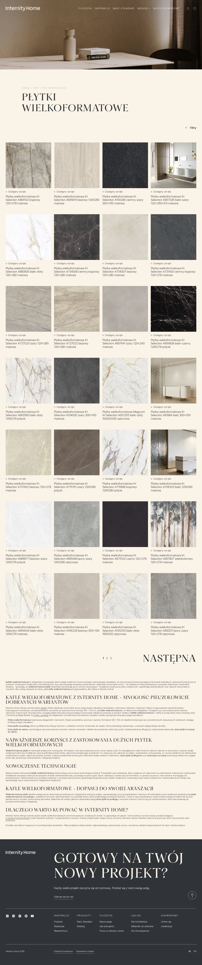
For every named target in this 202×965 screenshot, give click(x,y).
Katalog (26, 88)
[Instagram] (7, 916)
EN (195, 951)
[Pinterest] (26, 916)
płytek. (44, 708)
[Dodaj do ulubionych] (46, 147)
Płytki (35, 88)
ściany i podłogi (41, 715)
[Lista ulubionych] (195, 8)
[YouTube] (32, 916)
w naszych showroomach (18, 818)
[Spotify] (20, 916)
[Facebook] (14, 916)
